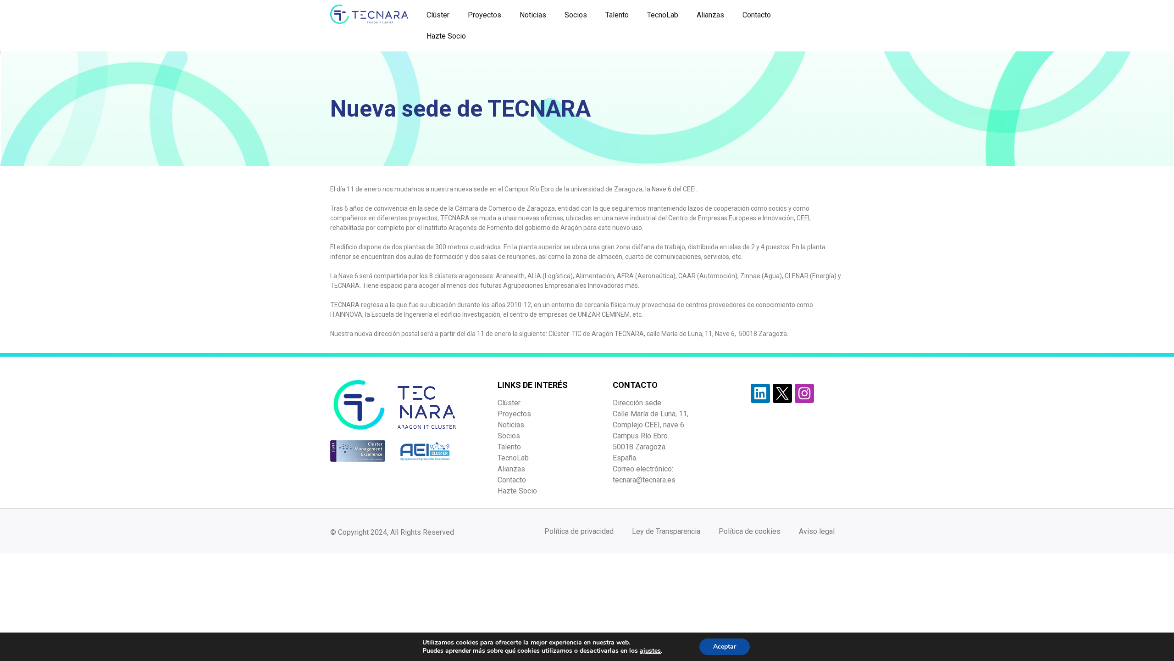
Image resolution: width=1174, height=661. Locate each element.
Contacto (756, 15)
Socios (576, 15)
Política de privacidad (579, 531)
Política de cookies (750, 531)
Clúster (437, 15)
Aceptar (724, 646)
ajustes (650, 651)
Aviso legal (817, 531)
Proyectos (484, 15)
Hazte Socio (446, 36)
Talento (617, 15)
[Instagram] (804, 393)
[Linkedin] (760, 393)
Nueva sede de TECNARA (460, 108)
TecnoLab (662, 15)
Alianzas (710, 15)
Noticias (533, 15)
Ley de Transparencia (666, 531)
